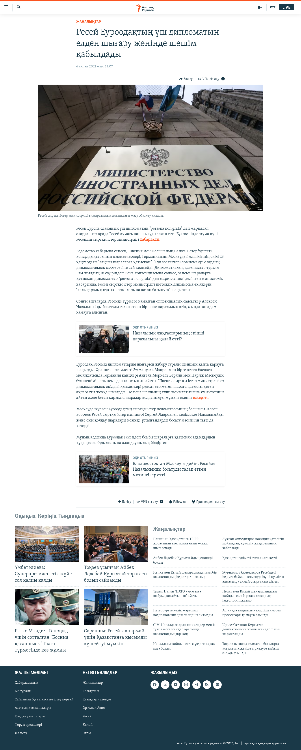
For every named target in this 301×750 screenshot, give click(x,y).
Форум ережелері (28, 725)
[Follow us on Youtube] (175, 685)
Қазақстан (91, 691)
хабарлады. (150, 240)
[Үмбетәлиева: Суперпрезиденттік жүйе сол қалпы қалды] (47, 544)
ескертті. (201, 398)
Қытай (88, 725)
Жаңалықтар (93, 683)
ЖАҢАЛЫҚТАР (88, 22)
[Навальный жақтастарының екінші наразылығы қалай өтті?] (104, 339)
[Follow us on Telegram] (196, 685)
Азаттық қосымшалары (33, 708)
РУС (273, 7)
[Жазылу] (217, 685)
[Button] (186, 79)
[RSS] (207, 685)
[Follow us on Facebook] (154, 685)
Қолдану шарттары (30, 716)
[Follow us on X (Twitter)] (165, 685)
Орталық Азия (94, 708)
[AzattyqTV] (260, 7)
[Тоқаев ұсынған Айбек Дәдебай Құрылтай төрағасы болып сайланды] (116, 544)
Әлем (87, 733)
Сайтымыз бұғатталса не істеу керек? (44, 700)
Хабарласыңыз (26, 683)
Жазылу (21, 733)
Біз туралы (23, 691)
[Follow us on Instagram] (186, 685)
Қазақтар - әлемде (97, 700)
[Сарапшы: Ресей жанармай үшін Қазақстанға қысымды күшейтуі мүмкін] (116, 607)
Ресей (87, 716)
